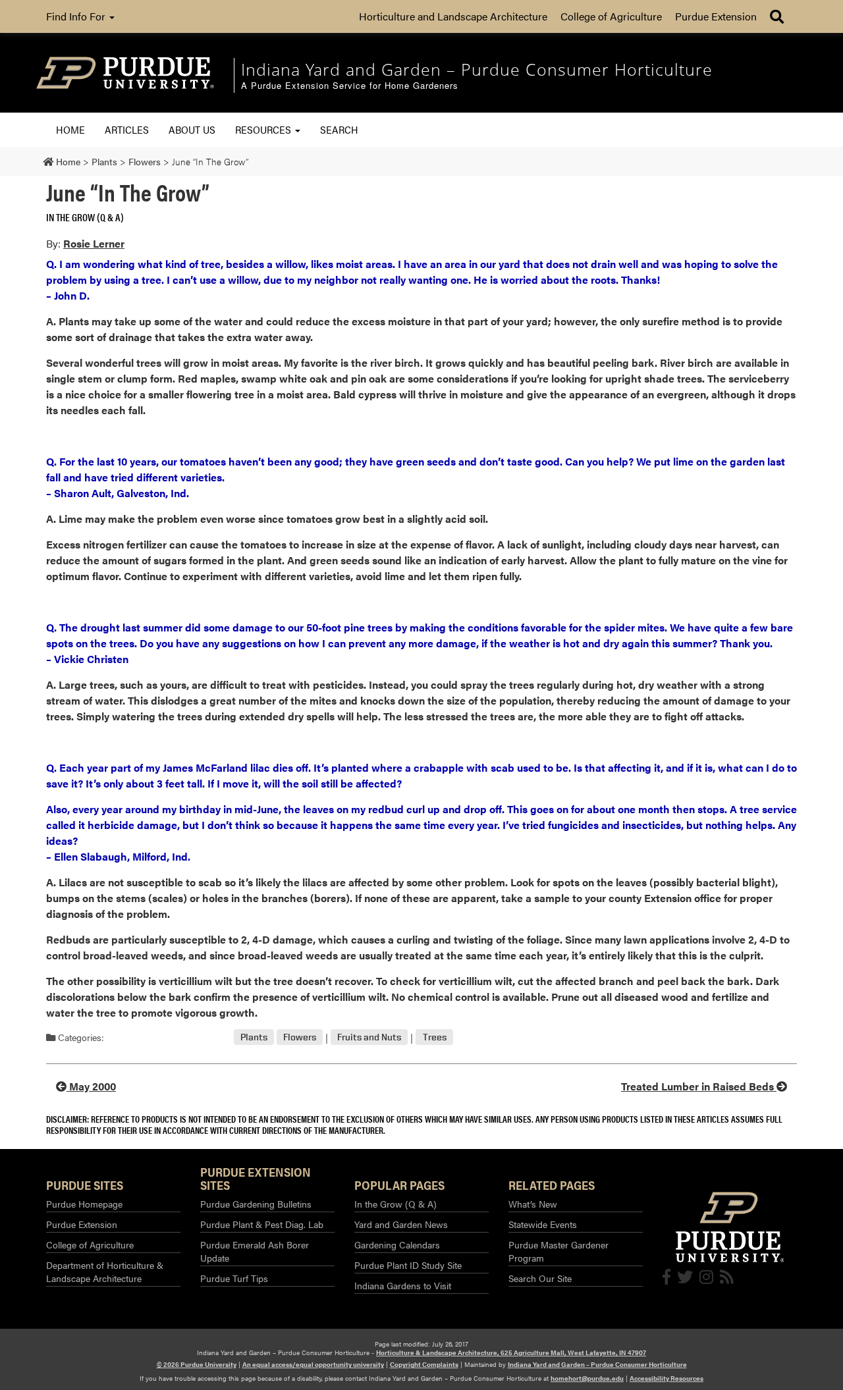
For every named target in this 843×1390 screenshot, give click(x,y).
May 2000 (91, 1086)
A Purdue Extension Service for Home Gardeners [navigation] (349, 86)
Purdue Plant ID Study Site (408, 1264)
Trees (435, 1037)
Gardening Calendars (397, 1244)
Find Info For (77, 16)
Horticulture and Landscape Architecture (453, 16)
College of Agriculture (611, 16)
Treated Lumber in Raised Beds (698, 1086)
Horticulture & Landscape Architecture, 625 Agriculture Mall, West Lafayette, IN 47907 (511, 1352)
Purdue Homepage (84, 1203)
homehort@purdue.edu (587, 1378)
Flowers (299, 1037)
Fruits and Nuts (369, 1037)
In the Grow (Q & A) (85, 217)
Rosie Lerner (93, 243)
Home (70, 129)
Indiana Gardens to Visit (402, 1285)
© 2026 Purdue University (196, 1364)
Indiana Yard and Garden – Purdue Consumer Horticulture (597, 1364)
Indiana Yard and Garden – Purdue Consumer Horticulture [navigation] (477, 69)
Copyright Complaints (424, 1364)
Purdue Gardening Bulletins (256, 1203)
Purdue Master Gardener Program (558, 1251)
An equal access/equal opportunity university (313, 1364)
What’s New (532, 1203)
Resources (264, 129)
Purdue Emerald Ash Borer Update (254, 1251)
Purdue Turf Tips (234, 1278)
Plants (253, 1037)
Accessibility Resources (666, 1378)
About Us (192, 129)
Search (339, 129)
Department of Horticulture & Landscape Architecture (104, 1271)
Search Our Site (540, 1278)
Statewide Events (542, 1224)
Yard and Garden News (401, 1224)
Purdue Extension (716, 16)
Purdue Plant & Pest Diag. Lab (261, 1224)
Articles (127, 129)
